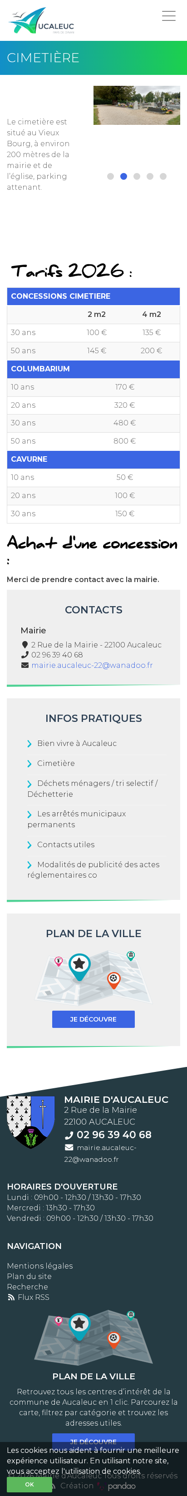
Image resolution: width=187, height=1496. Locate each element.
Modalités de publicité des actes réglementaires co (93, 869)
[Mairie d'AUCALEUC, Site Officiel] (41, 20)
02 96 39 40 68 (114, 1135)
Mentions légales (40, 1266)
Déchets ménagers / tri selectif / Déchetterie (92, 788)
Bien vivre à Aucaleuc (77, 743)
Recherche (27, 1287)
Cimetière (56, 763)
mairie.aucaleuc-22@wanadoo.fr (92, 665)
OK (29, 1484)
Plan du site (29, 1276)
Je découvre (93, 1019)
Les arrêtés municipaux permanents (76, 819)
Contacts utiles (65, 844)
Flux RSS (32, 1297)
